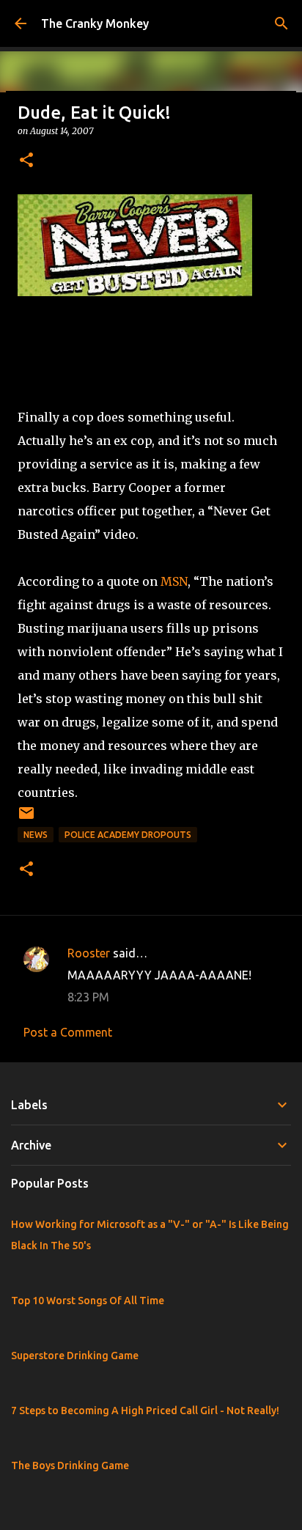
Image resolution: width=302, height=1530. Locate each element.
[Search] (281, 23)
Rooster (88, 953)
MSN (174, 581)
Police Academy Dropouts (128, 834)
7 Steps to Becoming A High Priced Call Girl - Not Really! (145, 1410)
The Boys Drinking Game (70, 1465)
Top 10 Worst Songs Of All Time (87, 1300)
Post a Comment (67, 1032)
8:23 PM (88, 997)
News (35, 834)
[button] (26, 161)
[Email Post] (26, 818)
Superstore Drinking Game (75, 1355)
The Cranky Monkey (95, 23)
